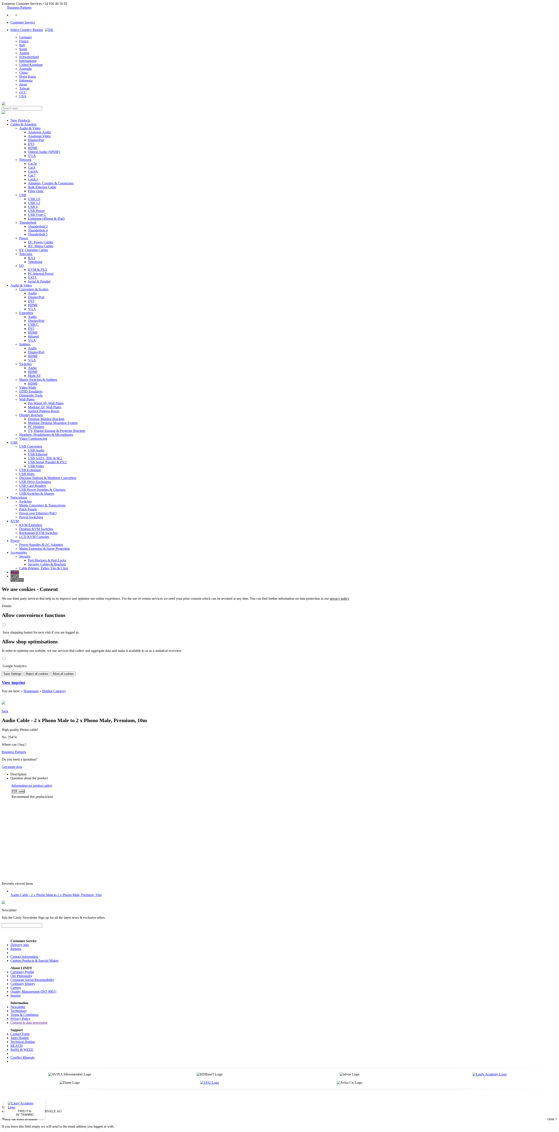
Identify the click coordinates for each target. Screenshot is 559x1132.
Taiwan (24, 88)
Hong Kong (27, 76)
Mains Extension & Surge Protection (44, 548)
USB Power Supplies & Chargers (42, 489)
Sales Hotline (19, 1038)
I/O (21, 266)
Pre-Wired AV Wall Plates (46, 403)
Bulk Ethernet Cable (42, 187)
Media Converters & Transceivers (42, 505)
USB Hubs (27, 474)
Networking (18, 497)
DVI (31, 144)
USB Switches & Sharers (36, 493)
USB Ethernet (37, 454)
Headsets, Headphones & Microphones (46, 434)
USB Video (36, 466)
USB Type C (37, 214)
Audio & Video (30, 128)
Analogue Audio (39, 132)
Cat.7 (31, 175)
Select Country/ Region (26, 30)
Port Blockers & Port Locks (47, 560)
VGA (32, 156)
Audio (32, 293)
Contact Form (19, 1034)
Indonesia (26, 80)
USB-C (33, 324)
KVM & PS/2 (37, 269)
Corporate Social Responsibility (32, 980)
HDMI (32, 148)
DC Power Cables (40, 242)
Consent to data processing (28, 1022)
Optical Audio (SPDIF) (44, 152)
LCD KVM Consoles (34, 537)
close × (552, 1119)
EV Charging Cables (33, 250)
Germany (25, 37)
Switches (25, 364)
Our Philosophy (21, 976)
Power (23, 238)
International (27, 61)
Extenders (26, 313)
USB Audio (36, 450)
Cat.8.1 (33, 179)
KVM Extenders (30, 525)
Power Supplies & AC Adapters (41, 544)
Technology (18, 1011)
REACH (16, 1046)
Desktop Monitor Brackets (46, 419)
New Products (20, 120)
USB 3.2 (34, 203)
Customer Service (22, 22)
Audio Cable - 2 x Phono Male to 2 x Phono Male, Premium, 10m (56, 895)
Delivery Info (19, 945)
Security (25, 556)
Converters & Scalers (33, 289)
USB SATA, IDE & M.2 (45, 458)
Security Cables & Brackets (47, 564)
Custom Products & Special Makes (34, 960)
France (24, 41)
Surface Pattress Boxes (43, 411)
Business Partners (19, 7)
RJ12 (31, 258)
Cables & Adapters (23, 124)
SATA (32, 277)
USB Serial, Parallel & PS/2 (47, 462)
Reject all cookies (37, 673)
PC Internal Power (40, 273)
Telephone (35, 262)
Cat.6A (33, 171)
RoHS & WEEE (21, 1049)
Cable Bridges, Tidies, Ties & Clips (43, 568)
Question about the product (29, 778)
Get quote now (12, 767)
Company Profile (22, 972)
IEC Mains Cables (40, 246)
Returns (15, 949)
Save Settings (12, 673)
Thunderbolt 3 (38, 226)
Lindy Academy (17, 578)
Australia (25, 68)
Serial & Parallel (39, 281)
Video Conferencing (33, 438)
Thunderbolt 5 (38, 234)
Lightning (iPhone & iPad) (46, 218)
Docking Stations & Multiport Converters (47, 478)
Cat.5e (32, 163)
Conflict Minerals (22, 1057)
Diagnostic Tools (31, 395)
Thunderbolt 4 (38, 230)
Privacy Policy (20, 1018)
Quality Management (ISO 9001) (33, 991)
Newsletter (17, 1007)
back (5, 711)
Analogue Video (39, 136)
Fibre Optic (36, 191)
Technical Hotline (22, 1042)
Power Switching (31, 517)
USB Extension (30, 470)
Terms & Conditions (24, 1015)
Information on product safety (32, 785)
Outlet (14, 572)
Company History (22, 984)
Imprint (15, 995)
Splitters (24, 344)
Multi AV (34, 376)
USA (22, 96)
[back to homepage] (3, 104)
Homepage (31, 691)
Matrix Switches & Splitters (38, 379)
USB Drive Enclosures (35, 482)
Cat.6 (31, 167)
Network (25, 159)
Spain (23, 49)
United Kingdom (31, 65)
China (23, 72)
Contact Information (24, 957)
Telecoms (25, 254)
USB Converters (30, 446)
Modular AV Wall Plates (44, 407)
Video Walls (27, 387)
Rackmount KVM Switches (38, 533)
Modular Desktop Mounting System (53, 423)
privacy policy (339, 598)
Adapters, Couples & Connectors (51, 183)
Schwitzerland (29, 57)
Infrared (33, 336)
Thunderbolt (27, 222)
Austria (24, 53)
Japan (23, 84)
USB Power (36, 211)
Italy (22, 45)
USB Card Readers (32, 486)
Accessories (18, 552)
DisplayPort (36, 140)
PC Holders (36, 427)
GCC (23, 92)
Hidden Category (54, 691)
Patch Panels (28, 509)
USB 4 (33, 207)
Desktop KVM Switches (36, 529)
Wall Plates (27, 399)
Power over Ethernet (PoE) (38, 513)
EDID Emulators (31, 391)
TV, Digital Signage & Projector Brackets (56, 431)
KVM (14, 521)
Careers (15, 987)
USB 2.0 (34, 199)
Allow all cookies (63, 673)
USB (22, 195)
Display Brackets (31, 415)
